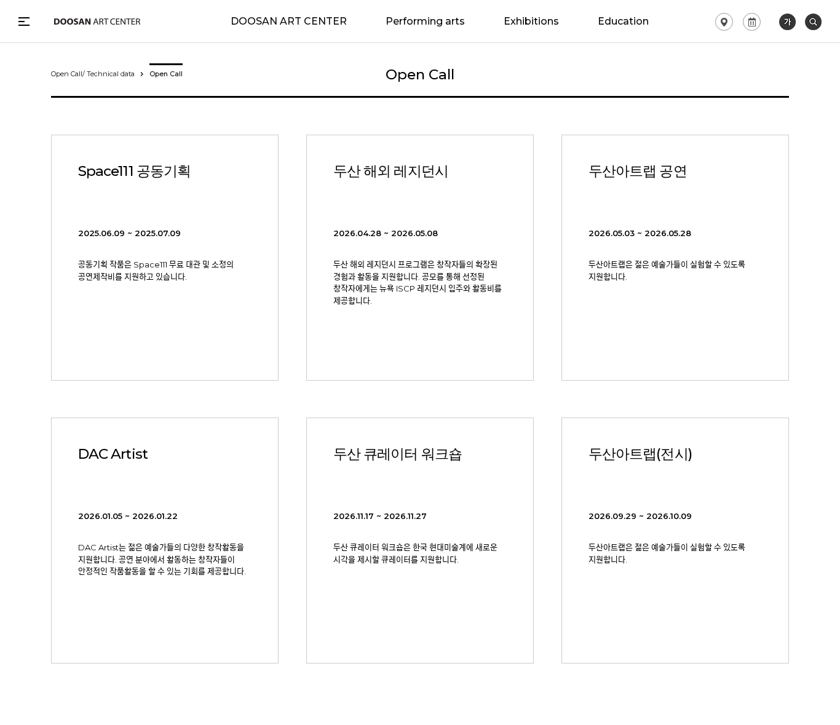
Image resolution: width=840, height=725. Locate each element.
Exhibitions (531, 21)
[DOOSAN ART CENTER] (97, 21)
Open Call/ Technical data (93, 73)
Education (623, 21)
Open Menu (24, 21)
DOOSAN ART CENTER (289, 21)
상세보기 (165, 257)
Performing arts (425, 21)
